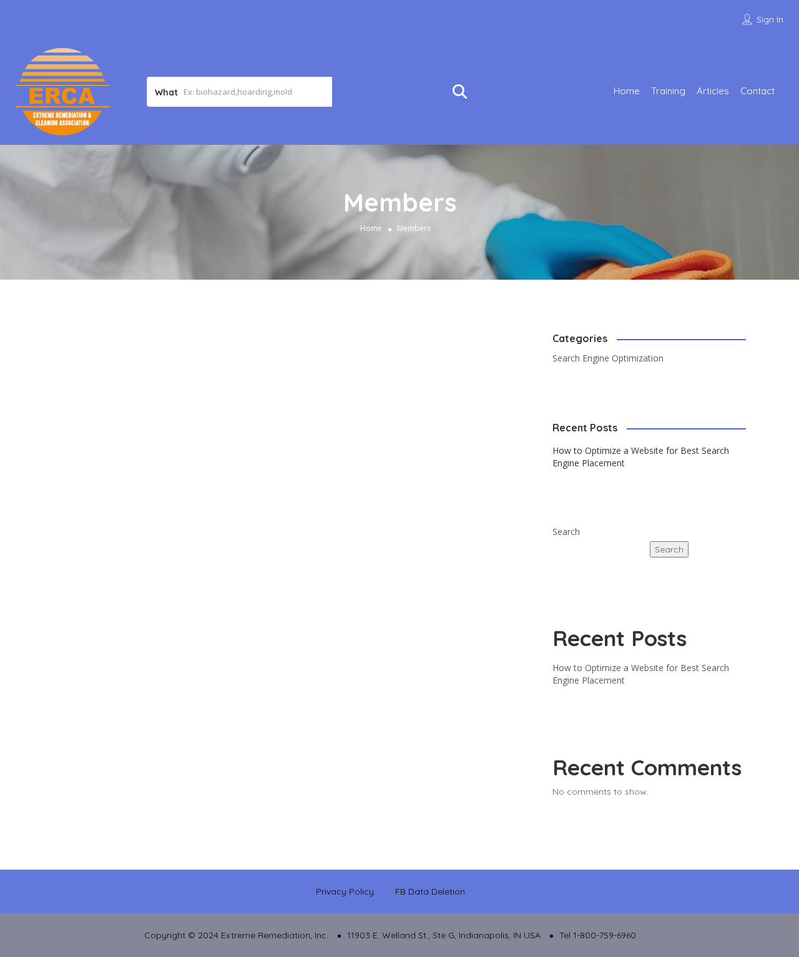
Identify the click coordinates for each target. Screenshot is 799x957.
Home (627, 91)
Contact (757, 91)
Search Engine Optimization (608, 358)
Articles (713, 91)
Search (566, 531)
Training (668, 91)
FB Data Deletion (430, 891)
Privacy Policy (345, 891)
